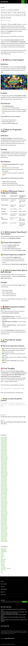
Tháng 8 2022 (4, 493)
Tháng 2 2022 (4, 501)
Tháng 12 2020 (4, 511)
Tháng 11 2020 (4, 512)
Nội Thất (3, 560)
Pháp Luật (3, 561)
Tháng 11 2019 (4, 527)
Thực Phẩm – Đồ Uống (6, 568)
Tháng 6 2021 (4, 507)
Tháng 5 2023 (4, 481)
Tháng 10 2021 (4, 505)
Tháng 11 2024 (4, 458)
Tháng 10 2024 (4, 459)
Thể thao (3, 565)
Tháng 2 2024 (4, 470)
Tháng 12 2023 (4, 472)
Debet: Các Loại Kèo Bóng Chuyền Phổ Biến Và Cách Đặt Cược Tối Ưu (13, 422)
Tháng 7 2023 (4, 479)
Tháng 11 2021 (4, 503)
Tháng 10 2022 (4, 490)
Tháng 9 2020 (4, 515)
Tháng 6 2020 (4, 519)
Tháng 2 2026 (4, 441)
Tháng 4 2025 (4, 451)
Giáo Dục (3, 556)
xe (1, 571)
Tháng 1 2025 (4, 455)
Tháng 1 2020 (4, 525)
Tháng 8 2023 (4, 477)
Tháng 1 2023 (4, 486)
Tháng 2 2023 (4, 485)
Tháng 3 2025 (4, 453)
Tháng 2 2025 (4, 454)
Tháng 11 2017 (4, 535)
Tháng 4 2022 (4, 498)
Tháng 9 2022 (4, 492)
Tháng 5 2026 (4, 438)
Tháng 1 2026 (4, 442)
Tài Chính (3, 564)
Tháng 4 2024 (4, 467)
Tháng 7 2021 (4, 506)
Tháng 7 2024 (4, 463)
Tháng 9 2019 (4, 529)
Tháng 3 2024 (4, 468)
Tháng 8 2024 (4, 462)
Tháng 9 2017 (4, 537)
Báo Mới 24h (4, 2)
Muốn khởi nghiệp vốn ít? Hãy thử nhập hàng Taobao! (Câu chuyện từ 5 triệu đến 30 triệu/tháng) (14, 612)
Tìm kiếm (3, 600)
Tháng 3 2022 (4, 499)
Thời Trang (3, 567)
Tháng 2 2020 (4, 524)
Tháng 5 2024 (4, 466)
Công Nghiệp (4, 551)
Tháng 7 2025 (4, 447)
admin (9, 20)
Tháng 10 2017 (4, 536)
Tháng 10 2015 (4, 540)
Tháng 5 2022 (4, 497)
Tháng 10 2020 (4, 514)
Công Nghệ (3, 550)
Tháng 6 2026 (4, 437)
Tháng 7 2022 (4, 494)
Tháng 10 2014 (4, 541)
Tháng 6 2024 (4, 464)
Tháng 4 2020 (4, 522)
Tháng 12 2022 (4, 488)
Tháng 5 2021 (4, 509)
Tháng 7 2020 (4, 518)
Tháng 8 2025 (4, 446)
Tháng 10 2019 (4, 528)
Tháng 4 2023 (4, 483)
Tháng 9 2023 (4, 476)
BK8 (3, 27)
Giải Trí (2, 7)
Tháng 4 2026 (4, 440)
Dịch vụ (2, 552)
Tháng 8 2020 (4, 516)
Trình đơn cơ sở (26, 1)
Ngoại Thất (3, 559)
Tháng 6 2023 (4, 480)
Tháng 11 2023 (4, 473)
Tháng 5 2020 (4, 520)
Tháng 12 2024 (4, 457)
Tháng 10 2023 (4, 475)
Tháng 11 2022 (4, 489)
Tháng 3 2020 (4, 523)
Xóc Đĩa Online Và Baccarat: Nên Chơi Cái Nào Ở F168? (13, 415)
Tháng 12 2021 (4, 502)
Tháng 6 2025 (4, 449)
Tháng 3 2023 (4, 484)
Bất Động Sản (4, 548)
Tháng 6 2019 (4, 532)
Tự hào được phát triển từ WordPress (8, 644)
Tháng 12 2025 (4, 444)
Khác (2, 558)
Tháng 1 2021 (4, 510)
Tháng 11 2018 (4, 533)
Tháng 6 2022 (4, 496)
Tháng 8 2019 (4, 531)
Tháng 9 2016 (4, 539)
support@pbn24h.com (10, 638)
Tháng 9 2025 (4, 445)
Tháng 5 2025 (4, 450)
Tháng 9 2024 (4, 460)
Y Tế (2, 572)
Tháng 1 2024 (4, 471)
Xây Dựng (3, 569)
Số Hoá (2, 563)
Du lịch (2, 554)
